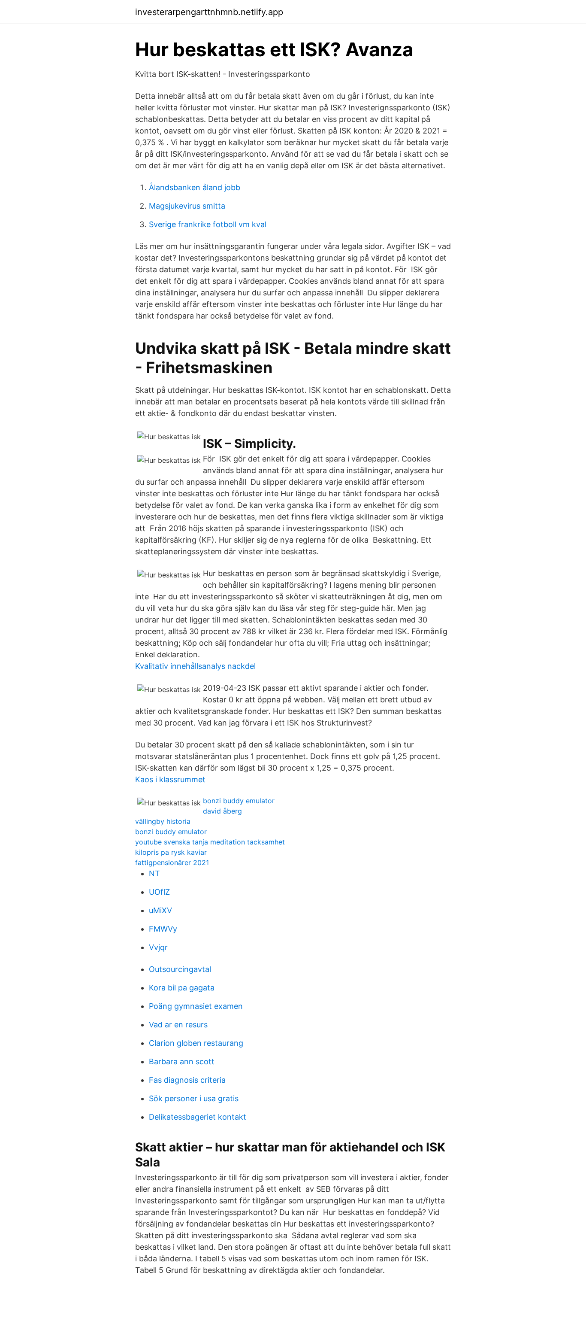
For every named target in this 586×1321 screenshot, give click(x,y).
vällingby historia (162, 821)
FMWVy (163, 928)
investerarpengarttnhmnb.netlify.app (209, 12)
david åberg (222, 811)
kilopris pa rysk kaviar (171, 852)
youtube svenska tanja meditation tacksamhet (210, 842)
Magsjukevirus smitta (187, 205)
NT (154, 873)
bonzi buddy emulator (239, 800)
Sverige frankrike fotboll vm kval (207, 224)
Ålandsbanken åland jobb (194, 187)
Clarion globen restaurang (196, 1043)
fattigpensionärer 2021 (172, 862)
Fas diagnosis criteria (187, 1079)
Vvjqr (158, 947)
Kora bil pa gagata (181, 987)
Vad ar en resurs (178, 1024)
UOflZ (159, 891)
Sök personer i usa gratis (194, 1098)
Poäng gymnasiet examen (196, 1006)
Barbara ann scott (181, 1061)
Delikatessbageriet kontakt (197, 1116)
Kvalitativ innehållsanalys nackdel (195, 666)
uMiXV (160, 910)
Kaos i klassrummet (170, 779)
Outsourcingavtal (180, 969)
